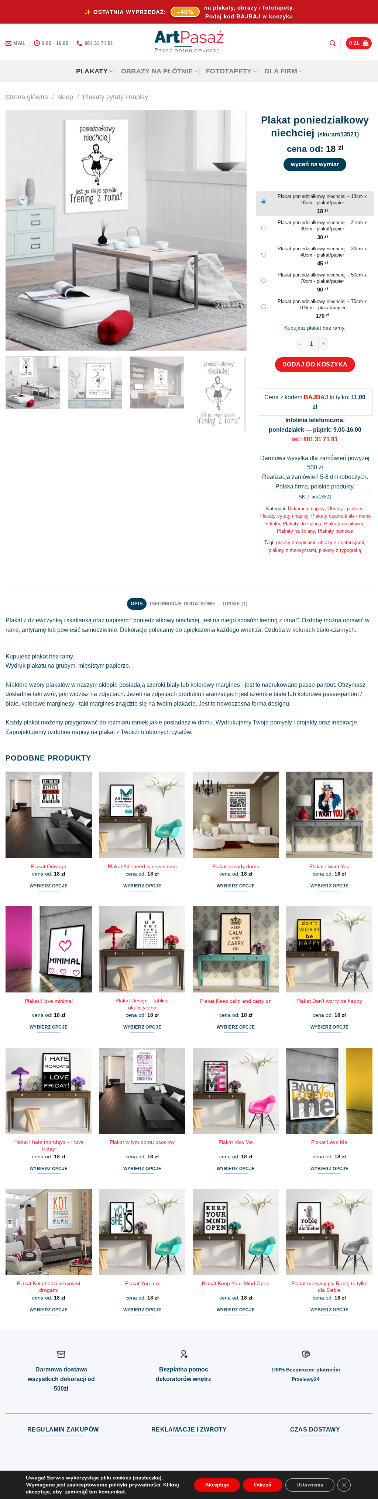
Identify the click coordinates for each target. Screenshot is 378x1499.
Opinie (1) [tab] (235, 603)
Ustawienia (309, 1484)
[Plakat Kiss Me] (236, 1091)
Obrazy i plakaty (344, 508)
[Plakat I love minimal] (49, 949)
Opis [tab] (137, 603)
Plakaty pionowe (335, 531)
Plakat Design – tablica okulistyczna (142, 1004)
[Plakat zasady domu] (236, 815)
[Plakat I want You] (329, 815)
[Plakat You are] (142, 1232)
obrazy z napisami (295, 542)
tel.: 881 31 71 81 (315, 439)
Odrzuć (262, 1484)
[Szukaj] (333, 43)
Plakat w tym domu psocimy (142, 1142)
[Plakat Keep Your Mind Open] (236, 1232)
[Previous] (19, 230)
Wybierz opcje (49, 886)
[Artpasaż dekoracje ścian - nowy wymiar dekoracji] (189, 42)
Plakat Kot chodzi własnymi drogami (48, 1286)
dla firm (281, 71)
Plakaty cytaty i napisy (115, 97)
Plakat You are (142, 1283)
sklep (65, 97)
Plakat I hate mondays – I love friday (48, 1145)
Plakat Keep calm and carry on (236, 1001)
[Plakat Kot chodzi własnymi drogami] (49, 1232)
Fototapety (229, 71)
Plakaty (92, 71)
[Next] (232, 230)
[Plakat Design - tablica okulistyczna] (142, 949)
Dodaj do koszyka (315, 364)
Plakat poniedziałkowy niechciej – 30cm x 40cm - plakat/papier (322, 252)
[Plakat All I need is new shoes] (142, 815)
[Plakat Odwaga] (49, 815)
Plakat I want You (329, 866)
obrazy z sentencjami (341, 542)
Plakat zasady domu (236, 866)
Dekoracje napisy (306, 508)
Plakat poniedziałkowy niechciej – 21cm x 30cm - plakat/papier (322, 226)
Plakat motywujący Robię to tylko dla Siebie (329, 1286)
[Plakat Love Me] (329, 1091)
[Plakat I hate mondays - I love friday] (49, 1091)
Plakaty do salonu (302, 523)
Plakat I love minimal (49, 1001)
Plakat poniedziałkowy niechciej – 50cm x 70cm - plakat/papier (322, 278)
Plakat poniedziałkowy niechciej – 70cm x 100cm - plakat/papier (322, 304)
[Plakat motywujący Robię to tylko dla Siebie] (329, 1232)
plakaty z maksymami (292, 550)
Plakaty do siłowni (343, 523)
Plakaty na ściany (296, 531)
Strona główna (27, 97)
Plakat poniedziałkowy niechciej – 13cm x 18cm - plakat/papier (322, 199)
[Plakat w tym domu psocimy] (142, 1091)
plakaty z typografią (340, 550)
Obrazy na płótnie (157, 71)
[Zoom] (15, 341)
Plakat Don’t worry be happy (329, 1001)
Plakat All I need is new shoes (142, 866)
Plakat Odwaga (48, 866)
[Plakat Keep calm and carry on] (236, 949)
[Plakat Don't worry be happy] (329, 949)
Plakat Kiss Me (236, 1142)
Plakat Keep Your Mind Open (235, 1283)
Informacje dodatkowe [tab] (183, 603)
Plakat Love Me (329, 1142)
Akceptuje (217, 1484)
